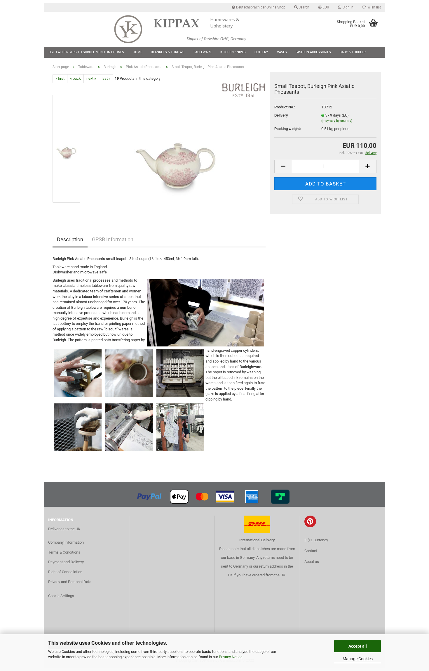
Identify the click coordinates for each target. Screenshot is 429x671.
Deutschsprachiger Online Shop (260, 7)
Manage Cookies (358, 658)
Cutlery (261, 52)
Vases (282, 52)
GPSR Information (112, 239)
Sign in (347, 7)
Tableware (202, 52)
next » (91, 78)
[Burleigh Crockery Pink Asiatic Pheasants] (176, 148)
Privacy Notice (231, 657)
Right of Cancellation (65, 572)
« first (59, 78)
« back (75, 78)
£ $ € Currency (316, 540)
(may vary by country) (336, 121)
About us (311, 561)
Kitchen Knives (233, 52)
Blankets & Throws (167, 52)
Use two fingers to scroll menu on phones (86, 52)
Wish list (373, 7)
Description (70, 239)
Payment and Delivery (66, 562)
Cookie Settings (61, 596)
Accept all (357, 646)
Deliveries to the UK (64, 529)
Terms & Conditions (64, 552)
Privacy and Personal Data (69, 582)
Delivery (281, 115)
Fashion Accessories (313, 52)
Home (137, 52)
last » (106, 78)
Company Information (66, 542)
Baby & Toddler (353, 52)
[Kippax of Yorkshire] (186, 29)
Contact (310, 551)
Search (303, 7)
